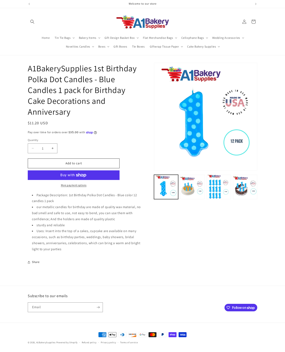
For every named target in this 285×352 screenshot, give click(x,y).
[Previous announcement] (29, 4)
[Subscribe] (98, 307)
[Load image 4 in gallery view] (245, 187)
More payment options (74, 185)
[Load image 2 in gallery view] (192, 187)
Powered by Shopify (67, 342)
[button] (32, 21)
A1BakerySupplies (46, 342)
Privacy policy (108, 342)
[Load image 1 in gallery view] (166, 187)
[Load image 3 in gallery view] (219, 187)
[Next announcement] (255, 4)
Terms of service (129, 342)
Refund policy (89, 342)
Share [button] (36, 262)
